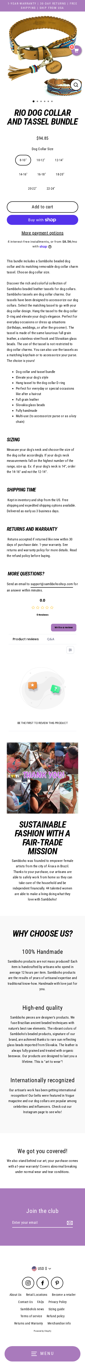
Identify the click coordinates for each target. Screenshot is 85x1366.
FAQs (40, 1302)
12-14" (59, 160)
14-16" (23, 174)
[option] (42, 54)
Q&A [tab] (50, 639)
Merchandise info (59, 1323)
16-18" (41, 174)
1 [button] (34, 101)
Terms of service (31, 1316)
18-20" (60, 174)
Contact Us (25, 1302)
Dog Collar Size (42, 149)
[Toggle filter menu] (70, 650)
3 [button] (41, 102)
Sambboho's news (32, 1309)
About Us (16, 1294)
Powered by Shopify (42, 1331)
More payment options (43, 233)
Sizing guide (57, 1309)
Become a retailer (64, 1294)
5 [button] (49, 102)
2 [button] (38, 102)
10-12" (40, 160)
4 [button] (45, 102)
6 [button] (52, 102)
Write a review (64, 627)
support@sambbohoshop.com (52, 584)
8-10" (23, 160)
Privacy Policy (58, 1302)
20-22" (32, 188)
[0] (76, 51)
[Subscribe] (69, 1223)
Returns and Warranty (28, 1323)
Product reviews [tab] (26, 639)
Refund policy (56, 1316)
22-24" (51, 188)
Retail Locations (36, 1294)
